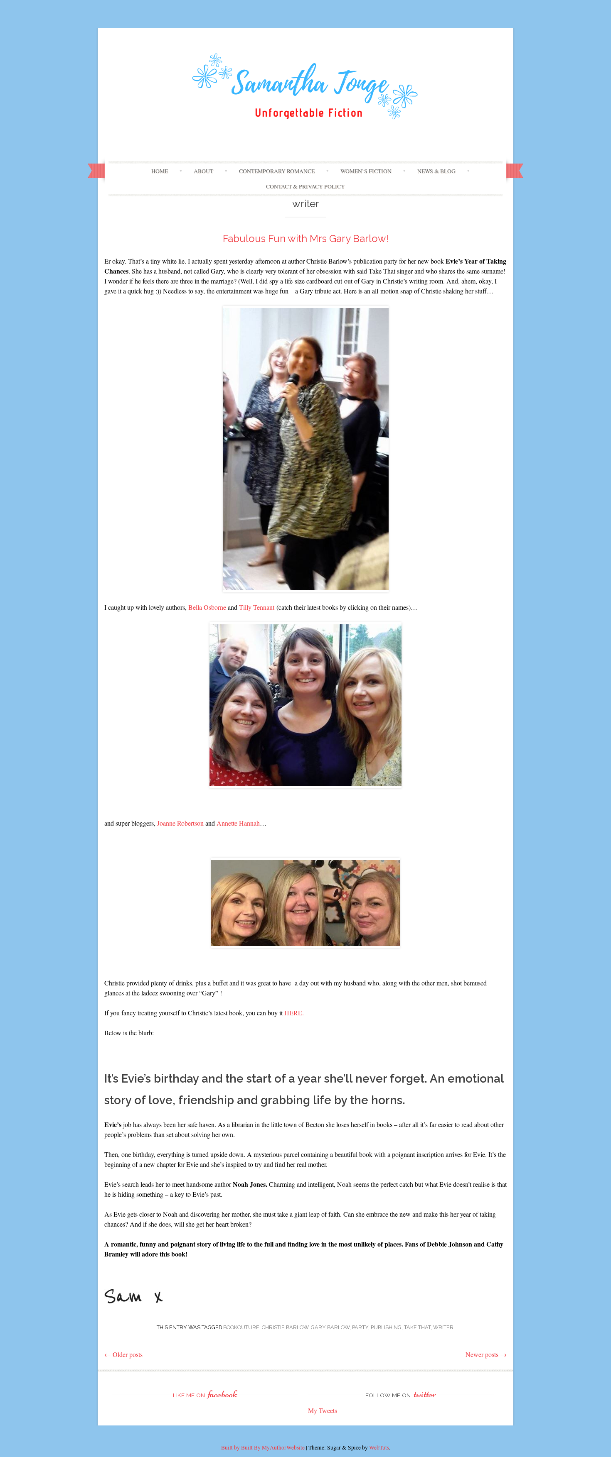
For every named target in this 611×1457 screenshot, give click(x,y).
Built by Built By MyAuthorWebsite (263, 1447)
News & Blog (436, 171)
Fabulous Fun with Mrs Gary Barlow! (306, 238)
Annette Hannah (238, 823)
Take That (417, 1327)
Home (159, 171)
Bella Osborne (207, 607)
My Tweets (322, 1410)
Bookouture (241, 1327)
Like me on (205, 1395)
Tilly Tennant (256, 607)
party (360, 1327)
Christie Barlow (285, 1327)
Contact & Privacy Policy (305, 186)
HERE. (294, 1012)
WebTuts (379, 1447)
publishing (386, 1327)
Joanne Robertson (180, 823)
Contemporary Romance (277, 171)
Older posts (123, 1354)
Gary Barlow (330, 1327)
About (203, 171)
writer (443, 1327)
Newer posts (486, 1354)
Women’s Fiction (366, 171)
